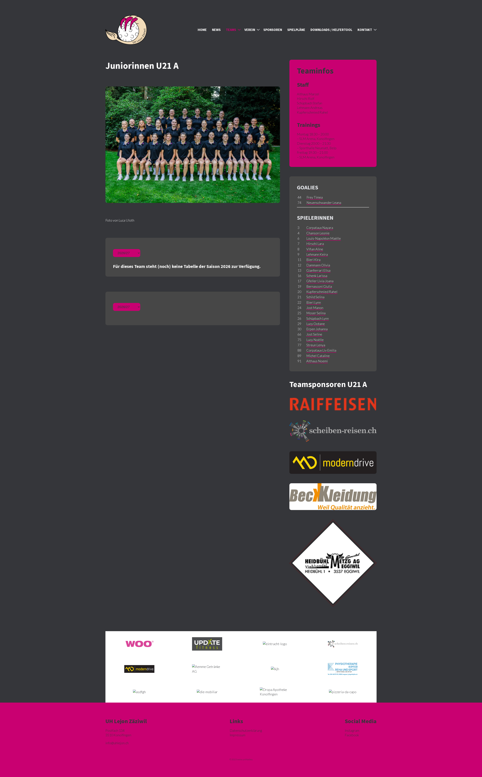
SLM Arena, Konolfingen (316, 139)
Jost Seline (314, 334)
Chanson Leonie (317, 233)
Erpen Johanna (317, 329)
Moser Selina (316, 313)
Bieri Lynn (313, 302)
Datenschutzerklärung (246, 730)
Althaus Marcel (308, 94)
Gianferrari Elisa (318, 270)
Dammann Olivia (318, 265)
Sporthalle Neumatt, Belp (317, 148)
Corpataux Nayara (319, 228)
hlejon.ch (117, 743)
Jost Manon (314, 308)
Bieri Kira (313, 260)
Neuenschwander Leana (324, 202)
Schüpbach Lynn (317, 318)
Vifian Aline (314, 249)
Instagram (352, 730)
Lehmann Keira (317, 254)
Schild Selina (315, 297)
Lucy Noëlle (315, 340)
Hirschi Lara (315, 244)
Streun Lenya (315, 345)
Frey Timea (315, 197)
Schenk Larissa (316, 276)
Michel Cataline (318, 356)
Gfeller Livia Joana (319, 281)
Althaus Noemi (317, 361)
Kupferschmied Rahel (321, 292)
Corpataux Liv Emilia (321, 350)
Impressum (237, 735)
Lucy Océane (315, 324)
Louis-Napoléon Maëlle (323, 238)
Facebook (352, 735)
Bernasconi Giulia (319, 286)
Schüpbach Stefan (309, 103)
